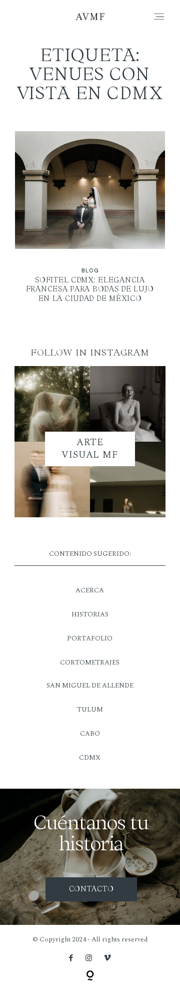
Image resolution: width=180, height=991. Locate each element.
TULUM (90, 710)
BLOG (90, 270)
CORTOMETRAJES (90, 662)
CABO (90, 734)
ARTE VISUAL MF (90, 448)
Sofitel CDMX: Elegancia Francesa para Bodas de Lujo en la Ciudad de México (90, 223)
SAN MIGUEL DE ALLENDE (90, 686)
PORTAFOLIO (89, 638)
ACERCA (90, 590)
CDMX (89, 758)
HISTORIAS (90, 614)
